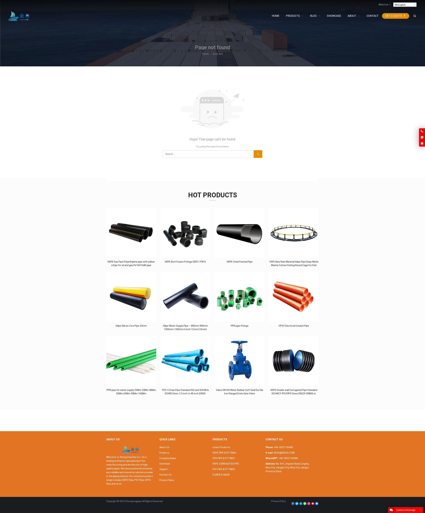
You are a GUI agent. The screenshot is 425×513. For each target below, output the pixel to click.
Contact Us (165, 474)
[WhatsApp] (305, 504)
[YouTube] (313, 504)
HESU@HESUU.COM (284, 452)
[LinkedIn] (301, 504)
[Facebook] (293, 504)
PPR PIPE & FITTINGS (223, 458)
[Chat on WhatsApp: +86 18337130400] (422, 137)
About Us (164, 447)
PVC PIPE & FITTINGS (223, 469)
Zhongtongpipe (133, 501)
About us (383, 4)
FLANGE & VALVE (221, 474)
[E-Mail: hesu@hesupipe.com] (422, 144)
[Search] (415, 16)
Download (164, 463)
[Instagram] (309, 504)
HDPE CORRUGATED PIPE (225, 463)
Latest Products (221, 447)
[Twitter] (297, 504)
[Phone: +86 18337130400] (422, 131)
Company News (167, 458)
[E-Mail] (317, 504)
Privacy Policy (166, 480)
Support (163, 469)
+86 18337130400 (283, 447)
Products (164, 452)
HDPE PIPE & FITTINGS (224, 452)
